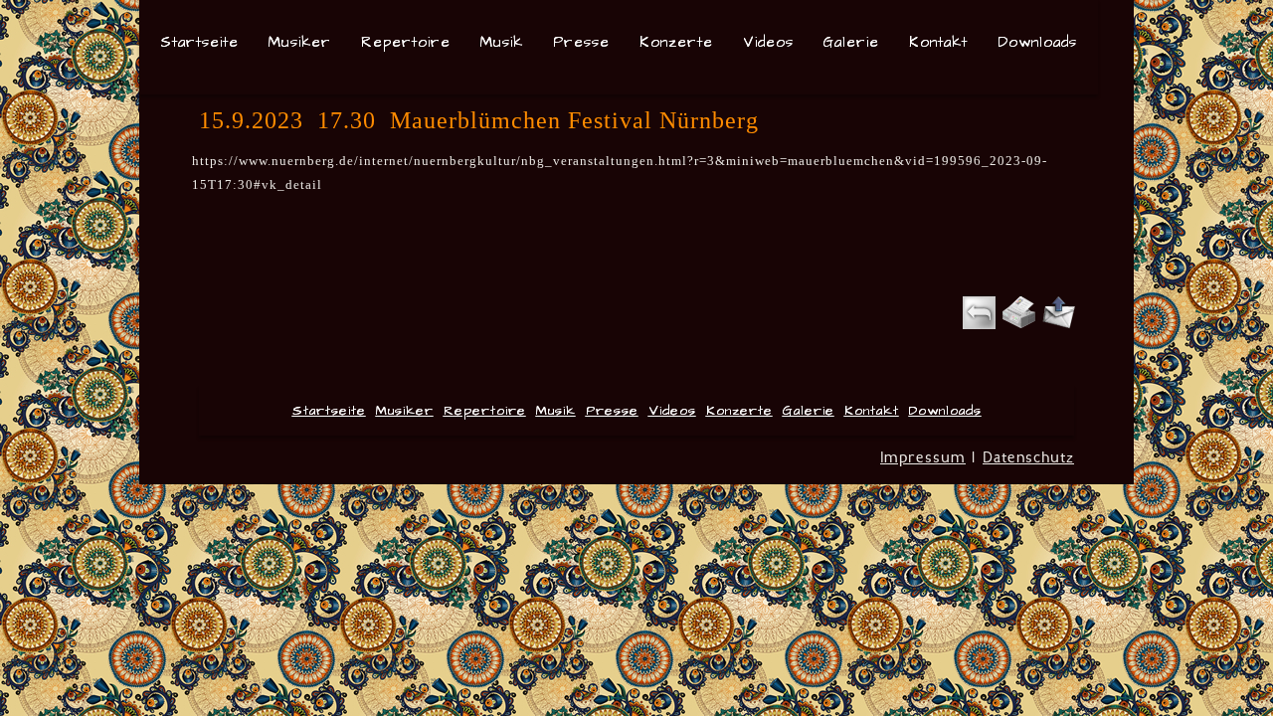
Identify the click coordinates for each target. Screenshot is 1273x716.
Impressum (923, 457)
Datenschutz (1028, 457)
